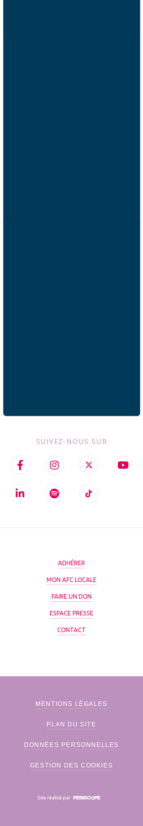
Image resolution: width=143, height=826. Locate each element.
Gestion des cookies (71, 765)
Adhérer (71, 563)
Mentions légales (71, 704)
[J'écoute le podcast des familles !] (54, 493)
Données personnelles (71, 745)
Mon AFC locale (71, 579)
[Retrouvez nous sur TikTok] (88, 493)
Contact (71, 629)
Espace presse (71, 613)
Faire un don (71, 596)
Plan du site (71, 724)
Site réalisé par (54, 797)
